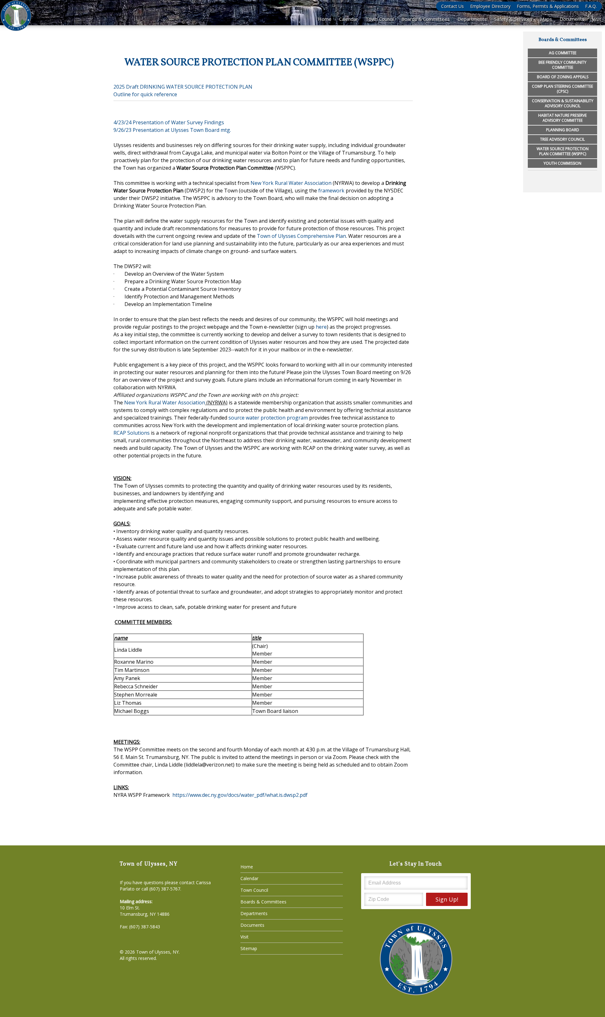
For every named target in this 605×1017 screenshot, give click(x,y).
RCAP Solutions (131, 432)
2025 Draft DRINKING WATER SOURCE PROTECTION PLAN (182, 86)
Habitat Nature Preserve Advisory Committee (562, 118)
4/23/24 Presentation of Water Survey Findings (168, 122)
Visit (596, 19)
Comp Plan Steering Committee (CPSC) (562, 89)
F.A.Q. (591, 6)
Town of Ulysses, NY (157, 952)
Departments (472, 19)
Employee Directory (490, 6)
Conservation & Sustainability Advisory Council (562, 103)
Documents (572, 19)
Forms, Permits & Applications (548, 6)
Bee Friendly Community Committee (562, 65)
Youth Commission (562, 163)
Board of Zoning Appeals (562, 76)
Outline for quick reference (145, 94)
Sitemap (248, 948)
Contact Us (452, 6)
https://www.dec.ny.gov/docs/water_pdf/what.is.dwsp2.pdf (240, 794)
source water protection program (268, 417)
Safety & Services (513, 19)
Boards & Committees (425, 19)
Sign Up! (446, 899)
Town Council (380, 19)
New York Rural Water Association (291, 182)
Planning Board (562, 129)
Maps (546, 19)
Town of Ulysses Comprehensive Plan (301, 235)
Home (324, 19)
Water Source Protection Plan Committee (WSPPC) (563, 151)
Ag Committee (562, 53)
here (321, 326)
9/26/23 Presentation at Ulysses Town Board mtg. (172, 129)
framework (331, 190)
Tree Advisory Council (562, 139)
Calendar (348, 19)
